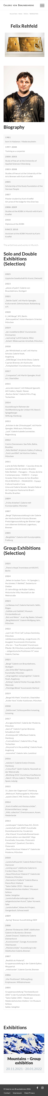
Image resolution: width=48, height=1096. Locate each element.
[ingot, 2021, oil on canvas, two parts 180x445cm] (41, 55)
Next (38, 44)
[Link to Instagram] (42, 1088)
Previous (9, 44)
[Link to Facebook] (37, 1088)
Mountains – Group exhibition (24, 1060)
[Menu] (40, 5)
